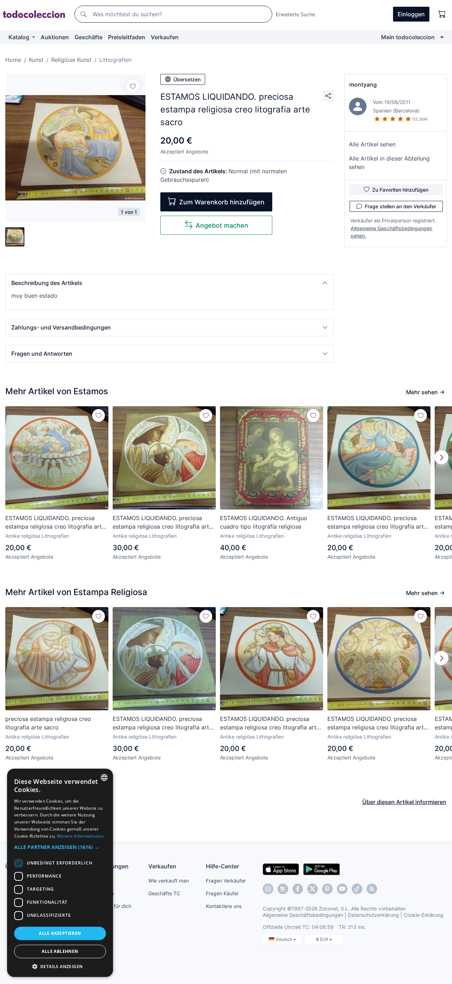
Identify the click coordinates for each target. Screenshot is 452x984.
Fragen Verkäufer (226, 881)
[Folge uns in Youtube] (342, 889)
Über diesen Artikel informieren (404, 801)
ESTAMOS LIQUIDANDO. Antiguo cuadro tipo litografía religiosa (263, 522)
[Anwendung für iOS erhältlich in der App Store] (281, 868)
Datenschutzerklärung (373, 915)
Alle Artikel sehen (372, 144)
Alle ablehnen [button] (60, 951)
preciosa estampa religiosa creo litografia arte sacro (48, 723)
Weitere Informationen (80, 836)
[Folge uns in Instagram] (268, 889)
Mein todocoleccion (408, 37)
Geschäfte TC (164, 893)
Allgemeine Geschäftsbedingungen (303, 915)
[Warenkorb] (442, 14)
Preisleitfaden (126, 37)
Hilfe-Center (222, 866)
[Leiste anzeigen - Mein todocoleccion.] (442, 37)
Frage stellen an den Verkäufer (400, 206)
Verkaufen (165, 37)
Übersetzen (187, 79)
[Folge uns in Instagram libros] (283, 889)
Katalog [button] (19, 37)
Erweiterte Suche (295, 14)
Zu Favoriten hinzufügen (400, 190)
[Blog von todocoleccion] (372, 889)
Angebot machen (222, 225)
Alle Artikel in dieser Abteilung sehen (389, 162)
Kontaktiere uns (224, 906)
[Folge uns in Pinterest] (327, 889)
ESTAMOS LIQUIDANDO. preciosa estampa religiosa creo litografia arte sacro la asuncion (377, 522)
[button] (169, 283)
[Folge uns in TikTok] (357, 889)
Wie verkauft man (168, 881)
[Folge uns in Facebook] (297, 889)
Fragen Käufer (222, 893)
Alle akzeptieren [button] (60, 933)
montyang (363, 84)
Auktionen (55, 37)
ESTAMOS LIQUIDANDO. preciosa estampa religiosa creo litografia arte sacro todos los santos (377, 723)
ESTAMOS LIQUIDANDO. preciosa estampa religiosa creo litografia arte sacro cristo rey (270, 723)
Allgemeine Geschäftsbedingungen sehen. (391, 232)
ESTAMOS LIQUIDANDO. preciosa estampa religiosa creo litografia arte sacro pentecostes (55, 522)
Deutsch (284, 939)
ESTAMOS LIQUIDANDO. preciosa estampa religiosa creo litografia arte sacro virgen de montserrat (162, 522)
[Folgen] (132, 86)
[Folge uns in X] (312, 889)
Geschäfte (88, 37)
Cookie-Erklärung (424, 915)
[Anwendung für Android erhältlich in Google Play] (321, 868)
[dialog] (60, 873)
